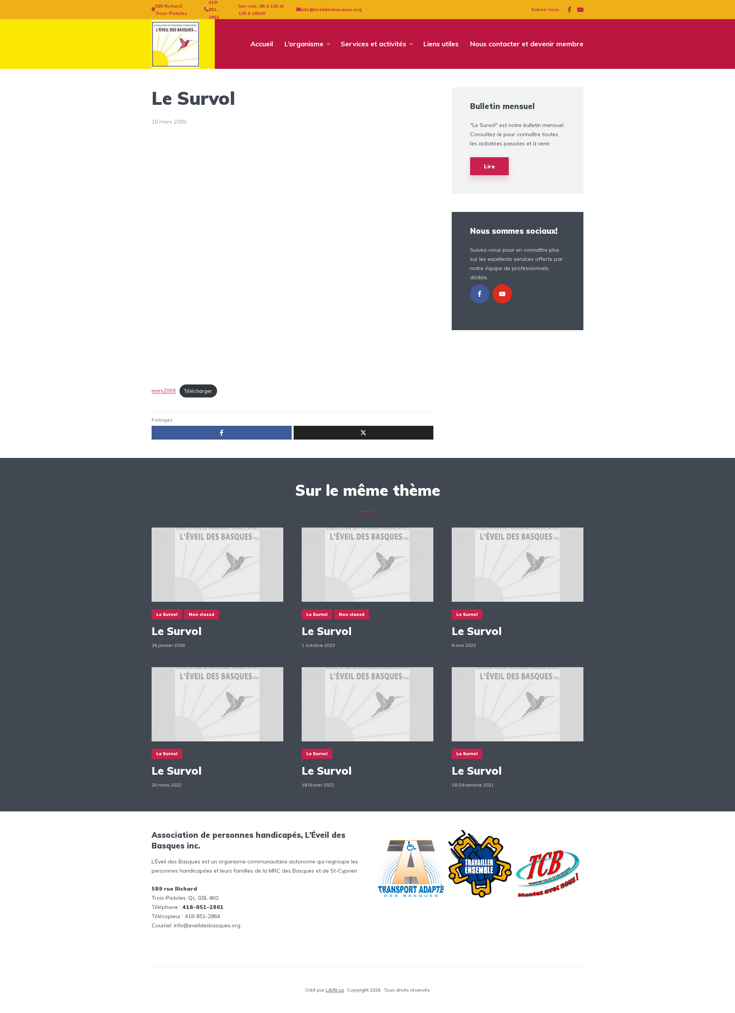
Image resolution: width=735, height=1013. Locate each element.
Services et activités (373, 43)
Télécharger (198, 391)
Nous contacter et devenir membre (526, 43)
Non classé (201, 614)
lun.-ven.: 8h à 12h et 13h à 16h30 (261, 9)
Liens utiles (441, 43)
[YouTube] (502, 293)
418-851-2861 (214, 9)
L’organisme (303, 43)
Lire (489, 166)
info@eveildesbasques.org (331, 9)
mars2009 (164, 391)
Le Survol (167, 614)
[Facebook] (479, 293)
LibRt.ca (335, 990)
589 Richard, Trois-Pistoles (171, 9)
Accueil (261, 43)
